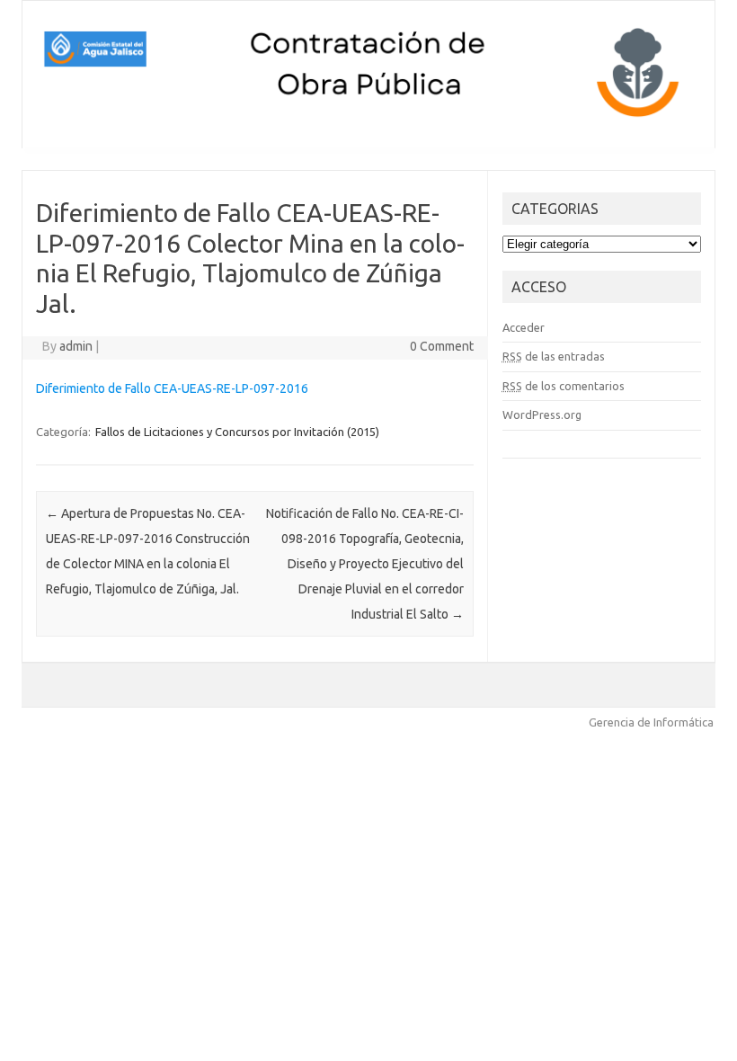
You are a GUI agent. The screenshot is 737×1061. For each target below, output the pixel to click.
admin (76, 346)
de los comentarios (563, 385)
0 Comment (442, 346)
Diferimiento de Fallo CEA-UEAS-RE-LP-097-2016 (172, 388)
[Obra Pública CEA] (368, 118)
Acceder (523, 327)
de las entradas (553, 356)
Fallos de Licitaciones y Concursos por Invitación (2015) (237, 431)
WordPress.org (542, 414)
